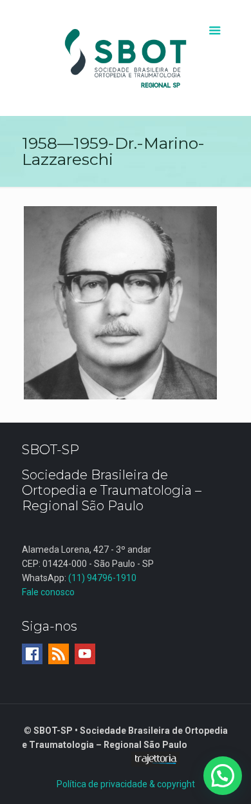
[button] (222, 775)
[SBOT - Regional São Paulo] (126, 58)
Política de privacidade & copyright (126, 784)
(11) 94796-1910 (102, 578)
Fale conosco (48, 592)
